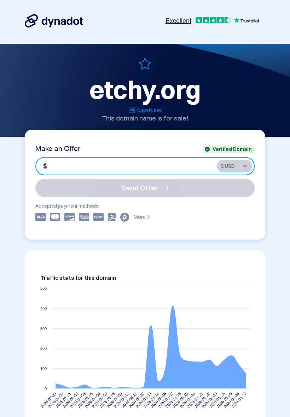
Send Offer (139, 187)
